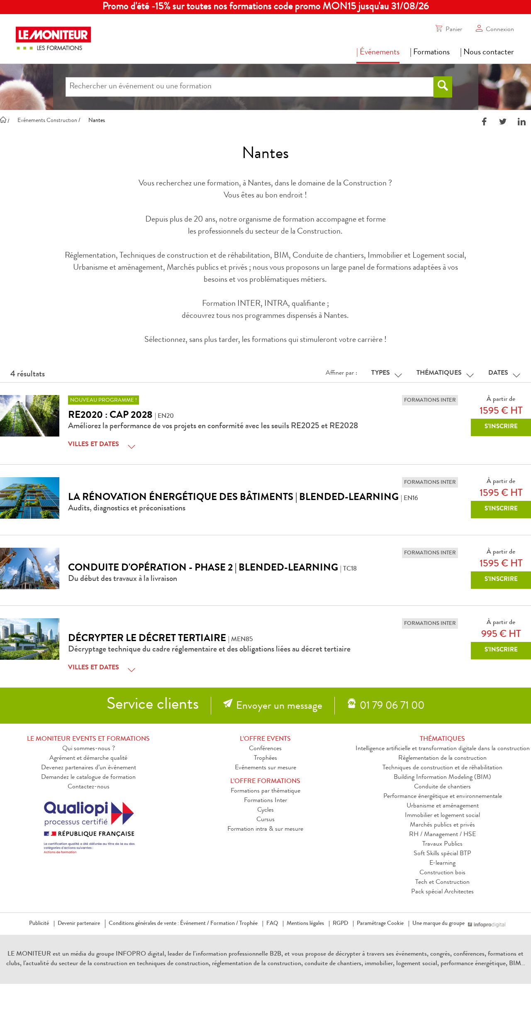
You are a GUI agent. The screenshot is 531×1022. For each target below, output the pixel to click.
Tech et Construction (442, 882)
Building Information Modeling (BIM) (442, 777)
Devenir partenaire (79, 924)
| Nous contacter (487, 53)
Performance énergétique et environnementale (442, 796)
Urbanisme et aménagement (443, 806)
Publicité (39, 924)
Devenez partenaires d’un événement (88, 768)
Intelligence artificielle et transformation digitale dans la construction (443, 749)
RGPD (340, 924)
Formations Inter (265, 801)
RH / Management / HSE (442, 835)
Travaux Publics (442, 844)
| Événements (377, 53)
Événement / (194, 924)
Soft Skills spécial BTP (442, 854)
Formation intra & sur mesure (265, 829)
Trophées (265, 758)
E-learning (442, 863)
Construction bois (442, 873)
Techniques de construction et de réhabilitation (442, 768)
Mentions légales (305, 924)
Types (380, 373)
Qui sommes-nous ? (88, 749)
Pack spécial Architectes (442, 892)
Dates (498, 373)
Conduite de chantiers (442, 787)
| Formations (430, 53)
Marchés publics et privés (442, 825)
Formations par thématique (265, 791)
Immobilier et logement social (442, 815)
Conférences (265, 749)
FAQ (272, 924)
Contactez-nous (89, 787)
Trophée (248, 924)
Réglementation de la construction (442, 758)
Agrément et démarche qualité (88, 758)
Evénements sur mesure (265, 768)
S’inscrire (501, 427)
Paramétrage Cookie (380, 924)
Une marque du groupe (438, 924)
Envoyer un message (279, 706)
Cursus (265, 820)
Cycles (265, 810)
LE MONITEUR (29, 954)
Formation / (224, 924)
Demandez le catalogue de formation (88, 777)
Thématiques (439, 373)
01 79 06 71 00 (392, 706)
